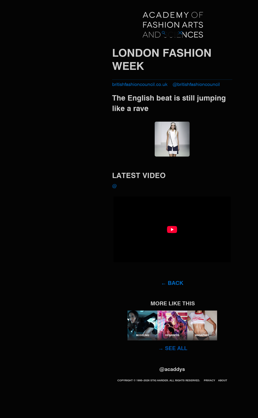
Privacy (209, 380)
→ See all (172, 348)
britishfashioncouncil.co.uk (140, 84)
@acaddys (172, 369)
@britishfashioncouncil (196, 84)
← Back (172, 283)
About (222, 380)
